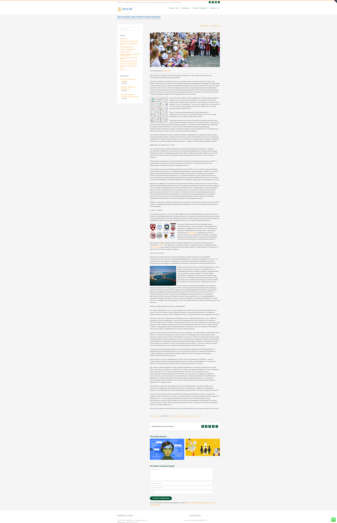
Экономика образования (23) (128, 63)
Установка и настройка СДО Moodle (195, 517)
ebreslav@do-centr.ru (176, 2)
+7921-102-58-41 (132, 519)
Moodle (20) (123, 38)
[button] (218, 8)
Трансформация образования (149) (128, 58)
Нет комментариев (197, 416)
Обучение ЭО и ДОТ (194, 521)
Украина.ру (166, 71)
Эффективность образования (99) (128, 66)
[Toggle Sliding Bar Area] (335, 1)
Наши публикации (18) (126, 47)
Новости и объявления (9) (127, 49)
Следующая (214, 25)
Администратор (155, 416)
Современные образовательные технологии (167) (129, 55)
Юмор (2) (122, 69)
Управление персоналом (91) (128, 61)
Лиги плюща (192, 232)
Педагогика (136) (125, 51)
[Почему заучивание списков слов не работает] (167, 439)
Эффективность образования (183, 416)
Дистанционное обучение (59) (129, 41)
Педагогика (173, 416)
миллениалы (155, 247)
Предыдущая (204, 25)
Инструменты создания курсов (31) (129, 44)
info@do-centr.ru (127, 521)
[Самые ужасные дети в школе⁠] (203, 439)
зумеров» (161, 245)
